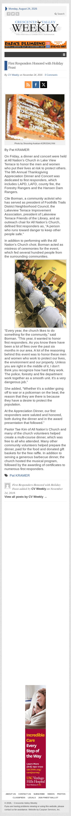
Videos (50, 794)
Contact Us (24, 794)
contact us (9, 809)
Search (60, 14)
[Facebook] (9, 14)
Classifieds (19, 798)
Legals (32, 798)
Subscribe (39, 794)
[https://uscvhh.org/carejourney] (35, 736)
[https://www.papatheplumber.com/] (35, 45)
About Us (11, 794)
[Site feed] (17, 14)
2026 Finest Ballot (48, 798)
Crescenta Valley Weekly (24, 803)
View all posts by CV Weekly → (25, 496)
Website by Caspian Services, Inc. (44, 809)
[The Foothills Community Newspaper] (35, 27)
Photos (61, 794)
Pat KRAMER (20, 475)
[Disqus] (35, 547)
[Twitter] (13, 14)
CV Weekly (13, 75)
